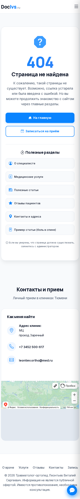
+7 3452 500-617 (31, 347)
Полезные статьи (26, 190)
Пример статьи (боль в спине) (35, 229)
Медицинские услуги (28, 176)
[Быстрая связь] (72, 490)
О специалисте (24, 163)
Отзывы (38, 467)
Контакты (56, 467)
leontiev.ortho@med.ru (36, 360)
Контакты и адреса (27, 216)
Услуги (23, 467)
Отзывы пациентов (27, 203)
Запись (73, 467)
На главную (42, 118)
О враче (8, 467)
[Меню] (76, 7)
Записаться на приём (42, 131)
